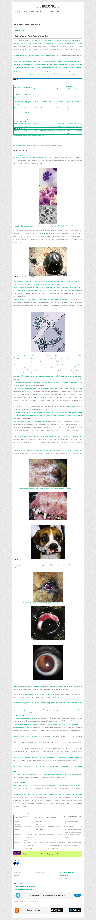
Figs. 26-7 (80, 564)
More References (41, 11)
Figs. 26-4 (48, 451)
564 (16, 786)
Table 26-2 (62, 795)
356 (72, 366)
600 (19, 748)
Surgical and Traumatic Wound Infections (24, 889)
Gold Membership (50, 11)
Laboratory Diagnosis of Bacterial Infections (25, 886)
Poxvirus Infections (19, 885)
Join (77, 895)
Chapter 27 (80, 44)
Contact (58, 11)
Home (15, 11)
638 (52, 454)
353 (17, 748)
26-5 (52, 451)
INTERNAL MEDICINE (30, 901)
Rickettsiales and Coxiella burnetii (21, 871)
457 (19, 567)
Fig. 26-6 (69, 451)
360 (57, 400)
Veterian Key (48, 5)
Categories (32, 11)
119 (41, 427)
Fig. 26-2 (43, 233)
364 (78, 421)
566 (79, 421)
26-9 (17, 565)
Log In (20, 11)
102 (27, 801)
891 (43, 427)
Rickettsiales (39, 871)
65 (70, 406)
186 (46, 694)
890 (73, 366)
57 (26, 801)
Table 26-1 (73, 74)
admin (23, 901)
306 (51, 454)
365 (59, 400)
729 (72, 406)
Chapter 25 (36, 44)
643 (21, 567)
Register (25, 11)
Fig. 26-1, (68, 299)
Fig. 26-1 (49, 158)
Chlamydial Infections (20, 888)
